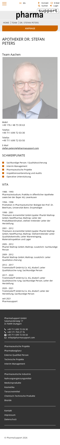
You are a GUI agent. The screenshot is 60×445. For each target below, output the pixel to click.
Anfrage (30, 28)
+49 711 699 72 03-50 (13, 140)
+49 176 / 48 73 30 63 (13, 125)
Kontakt (45, 3)
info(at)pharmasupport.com (21, 337)
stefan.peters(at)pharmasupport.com (20, 148)
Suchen (45, 5)
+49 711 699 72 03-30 (13, 132)
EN (24, 3)
